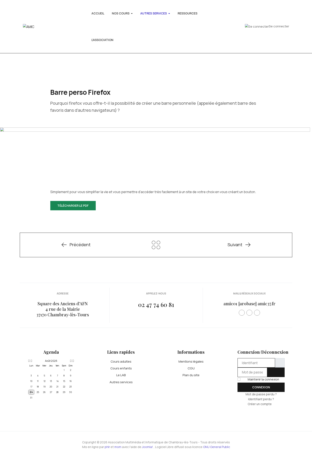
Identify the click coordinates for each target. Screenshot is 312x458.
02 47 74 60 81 (156, 304)
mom (117, 447)
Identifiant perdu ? (261, 399)
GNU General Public (216, 447)
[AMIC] (28, 26)
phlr (107, 447)
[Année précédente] (28, 361)
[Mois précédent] (31, 361)
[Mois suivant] (71, 361)
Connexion (261, 387)
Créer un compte (260, 404)
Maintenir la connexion (263, 379)
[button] (122, 13)
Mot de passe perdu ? (261, 394)
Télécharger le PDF (73, 206)
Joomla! (147, 447)
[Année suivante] (72, 361)
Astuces (156, 245)
